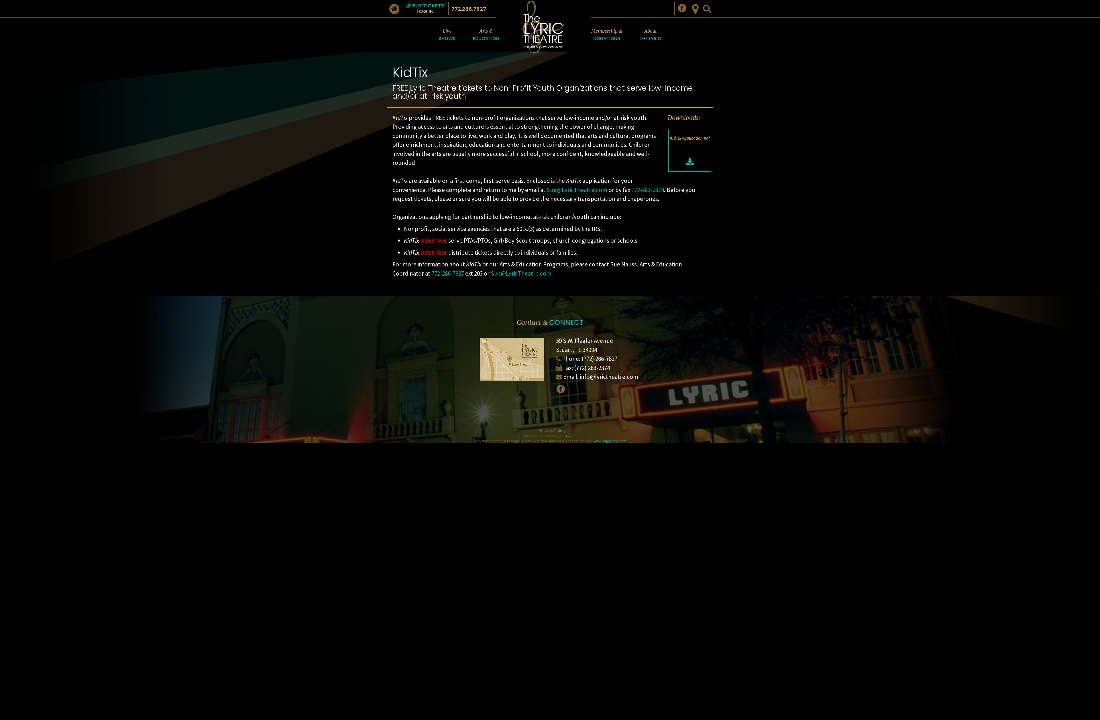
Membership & (606, 35)
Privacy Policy (552, 431)
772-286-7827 (447, 273)
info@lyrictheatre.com (609, 377)
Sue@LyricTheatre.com (577, 190)
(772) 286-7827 (599, 359)
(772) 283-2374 (592, 368)
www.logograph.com (610, 441)
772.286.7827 (468, 9)
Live (447, 35)
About (650, 35)
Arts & (486, 35)
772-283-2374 (647, 190)
